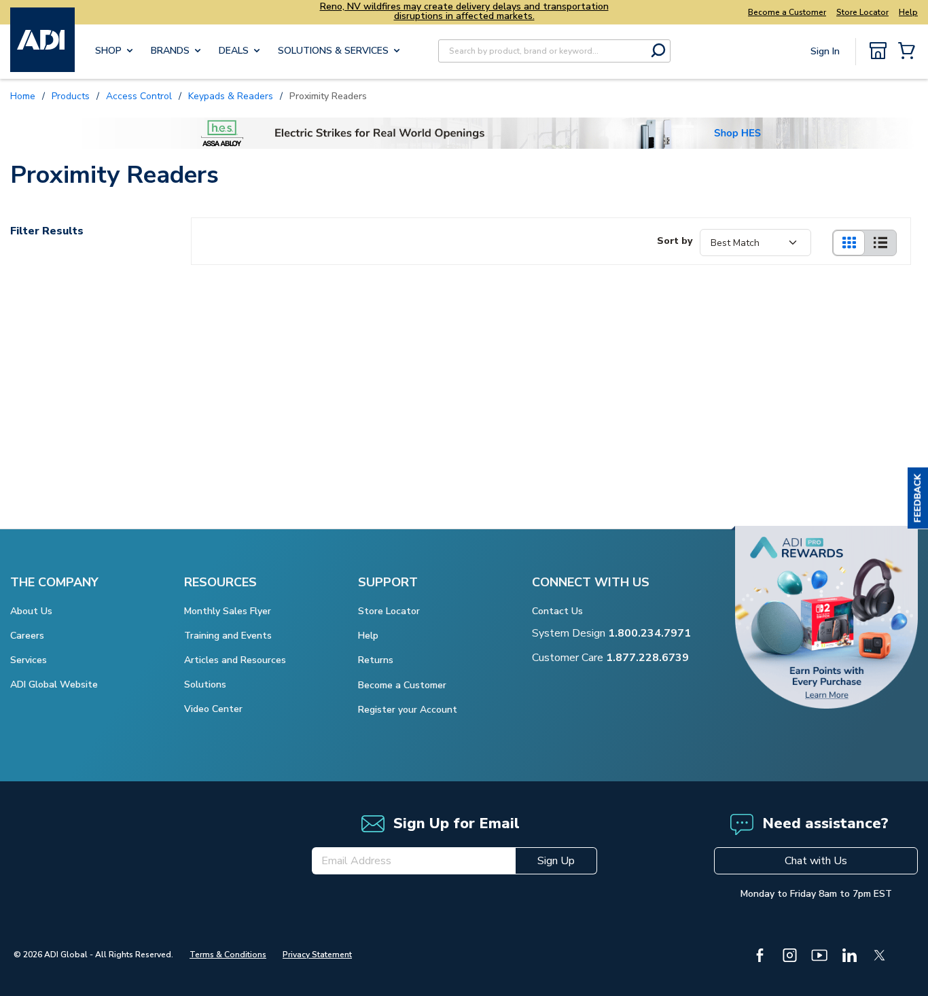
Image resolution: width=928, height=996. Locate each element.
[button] (918, 498)
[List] (880, 242)
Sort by (674, 240)
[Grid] (848, 242)
